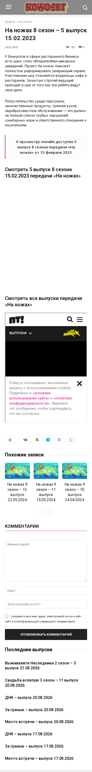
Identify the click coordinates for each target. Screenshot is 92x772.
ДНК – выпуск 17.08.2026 (28, 734)
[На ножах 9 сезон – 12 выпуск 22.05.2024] (17, 471)
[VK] (25, 440)
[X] (36, 440)
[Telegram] (48, 440)
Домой (10, 22)
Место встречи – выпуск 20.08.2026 (39, 721)
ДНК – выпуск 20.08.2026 (28, 697)
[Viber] (59, 440)
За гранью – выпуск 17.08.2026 (34, 746)
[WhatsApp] (70, 440)
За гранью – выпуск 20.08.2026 (34, 709)
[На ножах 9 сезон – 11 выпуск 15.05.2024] (46, 471)
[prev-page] (41, 512)
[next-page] (49, 512)
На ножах (25, 22)
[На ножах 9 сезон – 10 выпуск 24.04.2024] (74, 471)
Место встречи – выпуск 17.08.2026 (39, 758)
